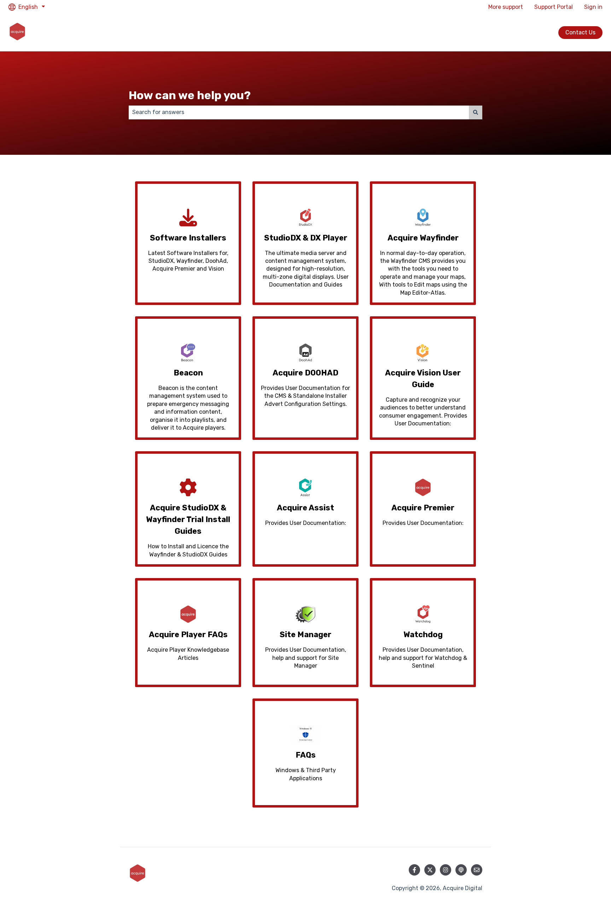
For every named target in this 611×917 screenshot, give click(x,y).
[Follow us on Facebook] (414, 870)
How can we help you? (190, 95)
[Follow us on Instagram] (445, 870)
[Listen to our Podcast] (461, 870)
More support (505, 7)
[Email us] (476, 870)
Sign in (593, 7)
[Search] (475, 112)
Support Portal (553, 7)
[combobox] (299, 112)
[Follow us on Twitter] (430, 870)
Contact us (580, 32)
